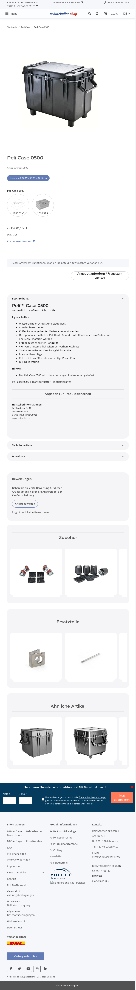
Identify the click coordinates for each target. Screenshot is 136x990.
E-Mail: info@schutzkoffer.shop (106, 854)
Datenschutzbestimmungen (92, 797)
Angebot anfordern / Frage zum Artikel (100, 275)
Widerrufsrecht (16, 921)
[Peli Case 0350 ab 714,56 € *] (91, 739)
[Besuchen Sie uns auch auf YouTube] (28, 969)
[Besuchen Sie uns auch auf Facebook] (10, 969)
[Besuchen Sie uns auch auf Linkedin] (45, 969)
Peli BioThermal (16, 885)
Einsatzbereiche (16, 872)
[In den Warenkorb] (10, 38)
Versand (51, 976)
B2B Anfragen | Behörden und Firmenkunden (25, 833)
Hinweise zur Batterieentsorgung (18, 903)
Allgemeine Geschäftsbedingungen (21, 913)
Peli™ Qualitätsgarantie (64, 844)
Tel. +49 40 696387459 (105, 846)
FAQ (9, 847)
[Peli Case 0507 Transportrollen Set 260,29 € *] (36, 572)
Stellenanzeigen (16, 853)
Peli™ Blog (56, 850)
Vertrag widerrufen (25, 956)
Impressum (14, 866)
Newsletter (56, 856)
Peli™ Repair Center (61, 837)
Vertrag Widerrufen (18, 860)
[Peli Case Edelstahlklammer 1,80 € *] (36, 656)
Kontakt (11, 878)
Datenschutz (14, 927)
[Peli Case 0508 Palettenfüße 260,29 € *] (91, 572)
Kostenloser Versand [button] (20, 241)
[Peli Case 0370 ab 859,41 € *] (36, 739)
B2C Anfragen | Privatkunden (24, 841)
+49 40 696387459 (117, 2)
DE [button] (125, 14)
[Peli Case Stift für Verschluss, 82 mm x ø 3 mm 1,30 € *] (91, 656)
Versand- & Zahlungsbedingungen (20, 893)
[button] (90, 13)
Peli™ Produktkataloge (63, 831)
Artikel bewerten (25, 503)
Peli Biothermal (59, 862)
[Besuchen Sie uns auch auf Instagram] (37, 969)
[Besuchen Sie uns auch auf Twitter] (19, 969)
